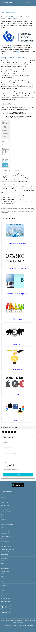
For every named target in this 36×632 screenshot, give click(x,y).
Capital (11, 112)
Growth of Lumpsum (6, 560)
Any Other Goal (4, 579)
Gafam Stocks (17, 420)
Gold (2, 522)
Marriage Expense (5, 571)
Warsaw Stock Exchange (10, 12)
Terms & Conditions (18, 629)
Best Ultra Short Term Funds (7, 549)
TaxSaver (3, 500)
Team (2, 590)
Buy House (3, 573)
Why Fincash (4, 588)
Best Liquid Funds (5, 533)
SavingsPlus (4, 495)
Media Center (4, 595)
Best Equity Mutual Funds (7, 544)
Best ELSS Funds (5, 541)
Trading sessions (12, 196)
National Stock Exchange (17, 243)
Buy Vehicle (3, 576)
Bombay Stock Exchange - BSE (17, 294)
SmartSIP (3, 497)
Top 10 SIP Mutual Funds (7, 536)
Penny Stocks (17, 370)
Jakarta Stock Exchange (17, 268)
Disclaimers (27, 629)
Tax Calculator (4, 558)
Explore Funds (4, 502)
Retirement (3, 519)
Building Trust (4, 585)
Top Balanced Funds (6, 538)
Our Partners (4, 593)
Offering (14, 115)
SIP (1, 514)
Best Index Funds (5, 551)
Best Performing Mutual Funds (8, 531)
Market (18, 51)
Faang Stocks (17, 395)
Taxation (3, 517)
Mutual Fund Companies (7, 524)
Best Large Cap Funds (6, 546)
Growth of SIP (4, 563)
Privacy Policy (5, 160)
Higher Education (5, 568)
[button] (18, 437)
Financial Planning (5, 511)
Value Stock (17, 319)
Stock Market (17, 344)
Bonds (11, 47)
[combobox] (10, 3)
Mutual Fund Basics (5, 509)
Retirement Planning (6, 566)
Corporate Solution (5, 598)
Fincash (2, 12)
